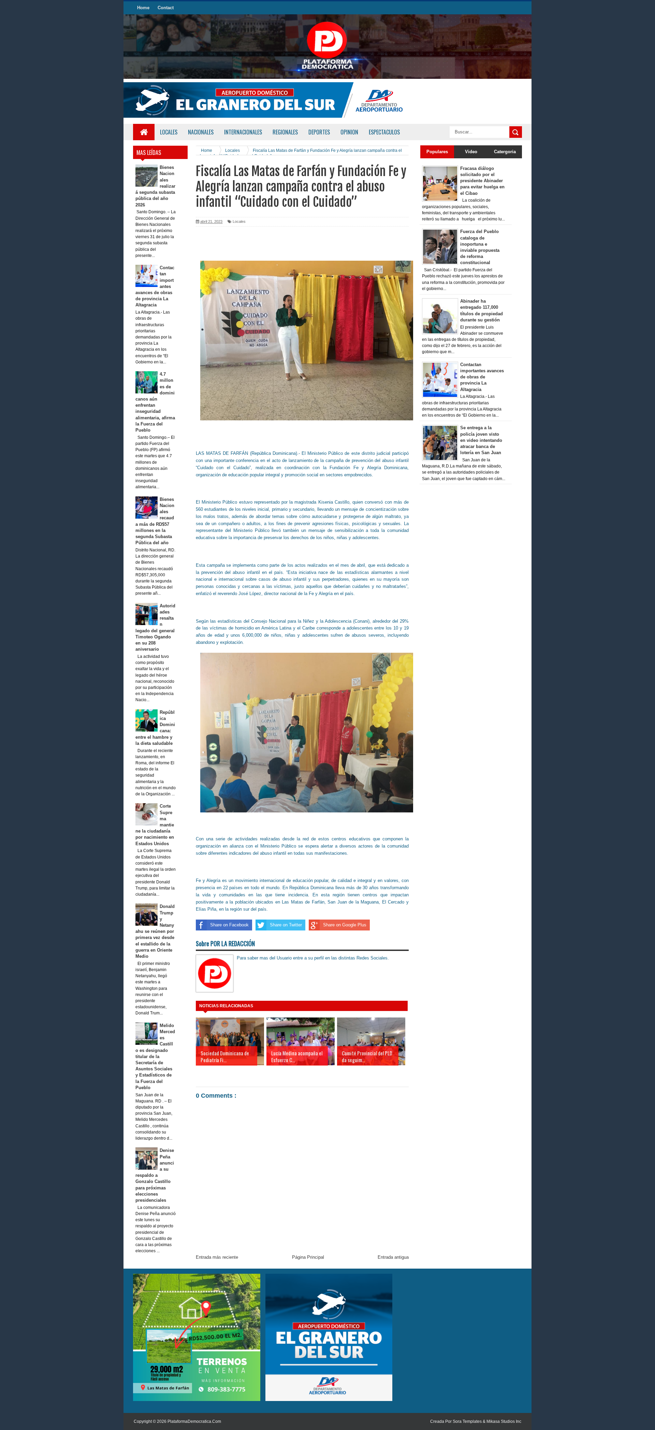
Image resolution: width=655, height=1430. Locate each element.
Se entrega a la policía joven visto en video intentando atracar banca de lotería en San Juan (481, 440)
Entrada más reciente (217, 1257)
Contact (166, 7)
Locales (168, 132)
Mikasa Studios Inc (503, 1421)
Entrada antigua (393, 1257)
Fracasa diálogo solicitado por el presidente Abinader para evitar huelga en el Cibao (482, 181)
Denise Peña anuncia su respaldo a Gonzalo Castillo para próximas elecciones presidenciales (154, 1175)
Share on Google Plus (344, 924)
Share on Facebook (229, 924)
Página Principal (308, 1257)
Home (143, 7)
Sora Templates (467, 1421)
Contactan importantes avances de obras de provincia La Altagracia (482, 377)
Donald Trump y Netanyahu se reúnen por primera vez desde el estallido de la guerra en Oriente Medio (155, 931)
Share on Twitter (286, 924)
